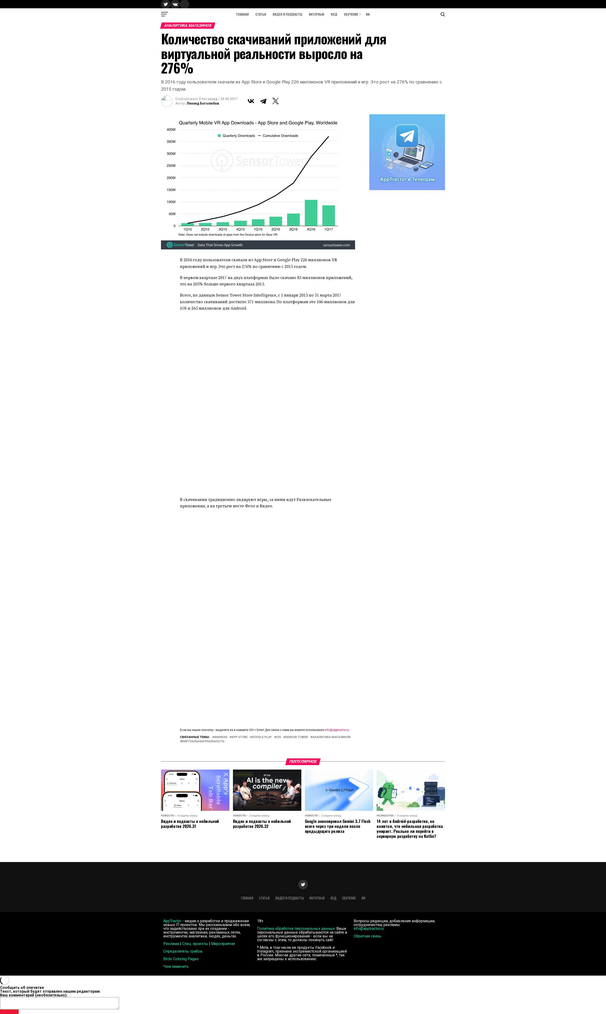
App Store (240, 737)
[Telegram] (263, 101)
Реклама (171, 943)
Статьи (260, 14)
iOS (278, 737)
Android (220, 737)
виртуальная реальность (203, 741)
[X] (275, 101)
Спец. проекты (195, 943)
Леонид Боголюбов (203, 103)
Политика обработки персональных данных (296, 928)
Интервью (316, 14)
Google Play (262, 737)
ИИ (368, 14)
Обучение (351, 14)
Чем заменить (176, 966)
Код (334, 14)
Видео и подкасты (287, 14)
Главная (242, 14)
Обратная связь (367, 936)
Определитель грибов (182, 951)
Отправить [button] (9, 1011)
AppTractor (172, 921)
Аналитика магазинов (331, 737)
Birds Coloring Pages (181, 959)
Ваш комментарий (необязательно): (33, 995)
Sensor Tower (296, 737)
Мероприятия (223, 943)
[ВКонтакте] (251, 101)
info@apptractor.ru (337, 730)
